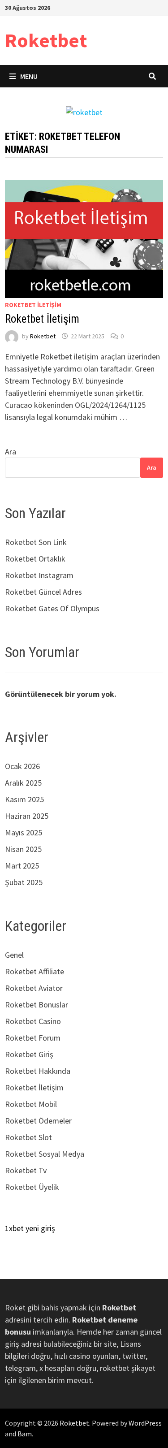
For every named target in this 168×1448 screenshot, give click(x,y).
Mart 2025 (22, 865)
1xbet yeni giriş (30, 1228)
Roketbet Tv (26, 1170)
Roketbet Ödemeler (38, 1120)
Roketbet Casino (33, 1021)
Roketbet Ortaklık (35, 558)
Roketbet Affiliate (34, 971)
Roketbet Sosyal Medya (44, 1154)
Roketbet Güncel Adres (43, 592)
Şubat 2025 (24, 882)
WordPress (145, 1422)
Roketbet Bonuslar (36, 1004)
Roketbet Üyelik (32, 1187)
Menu (29, 76)
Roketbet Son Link (36, 542)
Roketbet (46, 40)
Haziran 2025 (26, 816)
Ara (10, 451)
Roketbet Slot (28, 1137)
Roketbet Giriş (29, 1054)
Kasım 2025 (24, 799)
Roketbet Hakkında (37, 1071)
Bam (24, 1433)
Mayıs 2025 (23, 832)
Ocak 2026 (22, 766)
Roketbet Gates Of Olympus (52, 608)
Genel (14, 955)
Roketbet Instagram (39, 575)
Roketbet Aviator (34, 988)
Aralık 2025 (23, 783)
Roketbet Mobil (31, 1104)
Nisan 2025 (23, 849)
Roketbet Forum (32, 1038)
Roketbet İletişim (33, 305)
